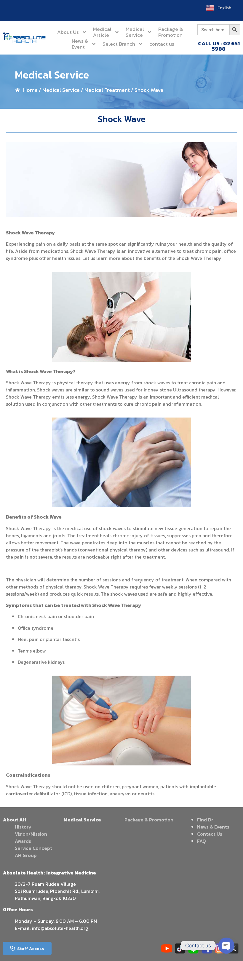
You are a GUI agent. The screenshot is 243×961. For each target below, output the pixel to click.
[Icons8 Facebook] (206, 948)
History (23, 826)
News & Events (213, 826)
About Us (68, 32)
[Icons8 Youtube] (166, 948)
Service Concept (33, 848)
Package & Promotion (148, 819)
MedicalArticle (102, 32)
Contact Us (209, 833)
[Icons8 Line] (193, 948)
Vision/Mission (31, 833)
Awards (23, 841)
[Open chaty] (226, 946)
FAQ (201, 841)
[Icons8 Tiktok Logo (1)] (180, 948)
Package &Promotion (170, 32)
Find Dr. (206, 819)
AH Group (26, 855)
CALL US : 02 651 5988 (219, 46)
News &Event (80, 44)
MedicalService (135, 32)
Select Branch (119, 44)
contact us (161, 44)
